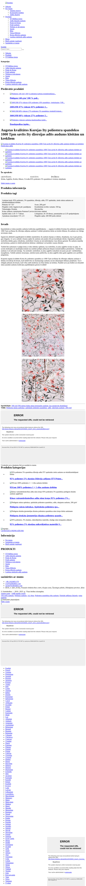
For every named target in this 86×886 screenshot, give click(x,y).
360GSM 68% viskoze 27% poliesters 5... (28, 115)
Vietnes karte (5, 593)
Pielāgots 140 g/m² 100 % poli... (24, 98)
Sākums (8, 7)
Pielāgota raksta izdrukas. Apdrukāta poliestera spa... (34, 507)
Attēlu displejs (15, 15)
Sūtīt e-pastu (5, 602)
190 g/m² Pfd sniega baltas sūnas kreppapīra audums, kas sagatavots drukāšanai (39, 406)
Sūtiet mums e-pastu (8, 183)
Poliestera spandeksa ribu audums (47, 596)
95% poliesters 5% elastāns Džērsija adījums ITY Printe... (36, 479)
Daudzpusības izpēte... (20, 124)
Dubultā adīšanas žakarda (69, 596)
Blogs (7, 39)
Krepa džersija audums (18, 35)
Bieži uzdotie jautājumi (13, 41)
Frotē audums (14, 25)
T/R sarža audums (7, 596)
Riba (11, 31)
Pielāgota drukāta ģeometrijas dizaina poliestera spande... (36, 515)
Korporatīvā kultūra (17, 13)
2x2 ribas (31, 596)
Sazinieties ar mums (12, 43)
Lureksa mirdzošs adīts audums (21, 37)
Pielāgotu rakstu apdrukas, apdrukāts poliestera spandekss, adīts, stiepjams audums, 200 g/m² (39, 408)
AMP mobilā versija (18, 593)
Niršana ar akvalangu (17, 27)
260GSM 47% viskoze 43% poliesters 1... (28, 107)
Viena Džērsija (15, 33)
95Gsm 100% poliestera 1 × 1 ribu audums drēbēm (33, 487)
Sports (12, 29)
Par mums (8, 9)
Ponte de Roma (15, 23)
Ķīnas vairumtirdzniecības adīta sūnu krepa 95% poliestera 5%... (40, 498)
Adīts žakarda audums (18, 21)
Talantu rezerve (15, 11)
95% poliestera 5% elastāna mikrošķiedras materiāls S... (35, 524)
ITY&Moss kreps (16, 19)
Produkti (8, 17)
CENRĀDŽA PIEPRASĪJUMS (12, 531)
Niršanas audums (21, 596)
